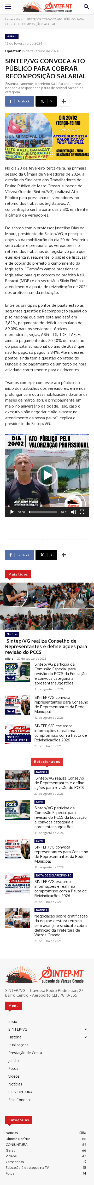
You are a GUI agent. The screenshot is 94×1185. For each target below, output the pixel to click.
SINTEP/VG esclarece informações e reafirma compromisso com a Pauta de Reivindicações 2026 (60, 732)
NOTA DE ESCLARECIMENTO (18, 738)
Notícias (12, 634)
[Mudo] (73, 512)
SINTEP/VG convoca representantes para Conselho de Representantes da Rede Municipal (61, 704)
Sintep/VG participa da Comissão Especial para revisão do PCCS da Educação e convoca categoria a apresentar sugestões (60, 674)
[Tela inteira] (82, 512)
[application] (47, 475)
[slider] (43, 512)
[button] (47, 475)
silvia (9, 658)
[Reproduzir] (12, 512)
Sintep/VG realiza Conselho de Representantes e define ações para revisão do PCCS (46, 646)
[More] (63, 101)
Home (9, 19)
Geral (19, 19)
